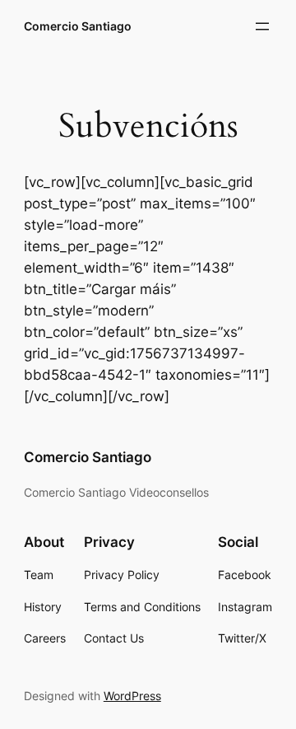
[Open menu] (262, 26)
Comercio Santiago (78, 26)
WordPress (132, 696)
